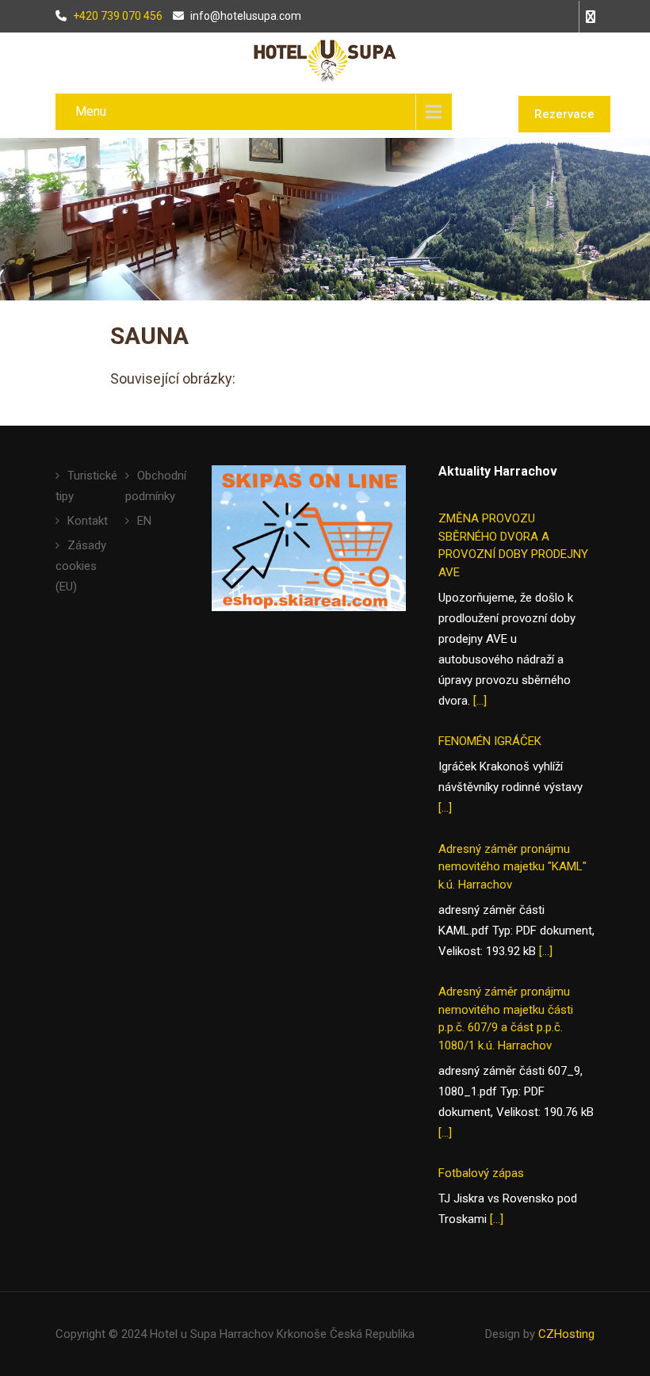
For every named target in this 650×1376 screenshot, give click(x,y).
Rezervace (564, 114)
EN (144, 521)
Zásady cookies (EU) (80, 566)
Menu (90, 111)
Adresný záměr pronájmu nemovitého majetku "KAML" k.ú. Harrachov (512, 867)
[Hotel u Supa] (325, 60)
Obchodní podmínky (155, 485)
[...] (480, 701)
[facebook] (587, 16)
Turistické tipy (86, 485)
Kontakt (87, 521)
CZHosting (566, 1334)
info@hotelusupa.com (245, 16)
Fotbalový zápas (481, 1173)
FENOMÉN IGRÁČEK (489, 741)
